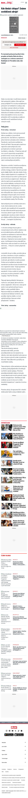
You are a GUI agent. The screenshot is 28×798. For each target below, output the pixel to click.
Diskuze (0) (4, 37)
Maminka (3, 722)
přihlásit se (22, 2)
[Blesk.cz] (14, 727)
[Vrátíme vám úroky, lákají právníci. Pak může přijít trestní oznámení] (6, 489)
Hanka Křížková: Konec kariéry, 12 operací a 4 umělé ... (20, 689)
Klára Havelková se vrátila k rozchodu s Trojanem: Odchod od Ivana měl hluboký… (18, 436)
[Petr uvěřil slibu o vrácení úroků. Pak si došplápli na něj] (6, 454)
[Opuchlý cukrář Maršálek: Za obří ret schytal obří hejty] (6, 463)
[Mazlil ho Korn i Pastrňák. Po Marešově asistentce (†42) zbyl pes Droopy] (6, 506)
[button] (26, 2)
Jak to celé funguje (14, 47)
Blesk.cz (15, 559)
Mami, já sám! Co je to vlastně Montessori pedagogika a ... (19, 648)
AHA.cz (15, 604)
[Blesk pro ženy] (7, 4)
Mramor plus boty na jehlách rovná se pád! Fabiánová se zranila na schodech (19, 523)
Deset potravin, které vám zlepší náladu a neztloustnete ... (19, 677)
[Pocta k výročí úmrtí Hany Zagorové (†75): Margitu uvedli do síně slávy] (6, 497)
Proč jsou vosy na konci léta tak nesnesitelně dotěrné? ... (20, 662)
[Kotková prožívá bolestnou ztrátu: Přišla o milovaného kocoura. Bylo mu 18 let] (6, 427)
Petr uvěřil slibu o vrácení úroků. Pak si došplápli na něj (18, 452)
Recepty (24, 722)
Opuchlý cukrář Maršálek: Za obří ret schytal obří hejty (18, 462)
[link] (6, 731)
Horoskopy (17, 722)
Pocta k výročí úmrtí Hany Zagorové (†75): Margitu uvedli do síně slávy (19, 497)
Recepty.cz (16, 614)
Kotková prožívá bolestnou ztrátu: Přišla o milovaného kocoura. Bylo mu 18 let (19, 427)
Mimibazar (16, 644)
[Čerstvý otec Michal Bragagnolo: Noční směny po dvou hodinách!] (6, 445)
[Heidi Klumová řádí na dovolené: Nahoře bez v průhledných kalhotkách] (6, 515)
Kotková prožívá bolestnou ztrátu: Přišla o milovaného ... (19, 563)
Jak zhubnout (10, 722)
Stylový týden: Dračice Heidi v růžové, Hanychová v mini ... (19, 632)
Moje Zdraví (16, 673)
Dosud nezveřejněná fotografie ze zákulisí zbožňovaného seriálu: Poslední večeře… (19, 471)
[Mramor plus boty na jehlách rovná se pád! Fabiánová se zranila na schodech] (6, 523)
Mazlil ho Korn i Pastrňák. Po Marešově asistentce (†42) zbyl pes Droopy (19, 506)
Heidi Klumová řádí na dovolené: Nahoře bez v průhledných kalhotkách (19, 514)
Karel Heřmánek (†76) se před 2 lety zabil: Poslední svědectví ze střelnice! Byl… (19, 480)
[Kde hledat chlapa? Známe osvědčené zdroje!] (11, 15)
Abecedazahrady (17, 659)
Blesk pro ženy (17, 629)
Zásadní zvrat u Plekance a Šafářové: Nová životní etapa (19, 607)
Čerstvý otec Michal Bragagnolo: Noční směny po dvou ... (18, 595)
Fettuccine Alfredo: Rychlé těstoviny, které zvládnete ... (20, 618)
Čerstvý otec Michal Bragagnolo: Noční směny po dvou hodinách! (18, 444)
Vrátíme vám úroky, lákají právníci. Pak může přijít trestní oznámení (18, 488)
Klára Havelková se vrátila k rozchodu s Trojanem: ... (19, 577)
